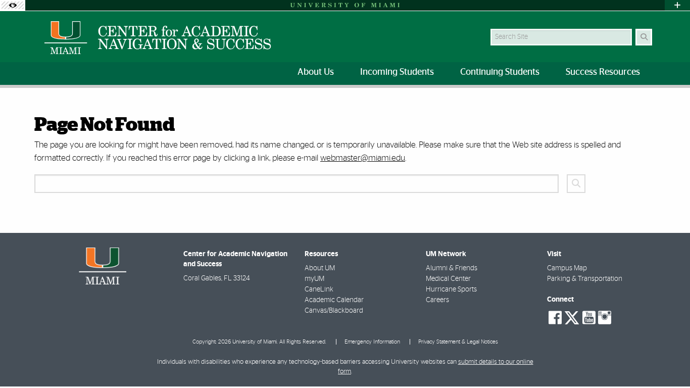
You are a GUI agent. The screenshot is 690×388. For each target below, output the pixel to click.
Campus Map (567, 268)
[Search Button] (643, 37)
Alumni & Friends (451, 268)
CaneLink (319, 289)
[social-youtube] (589, 318)
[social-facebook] (555, 318)
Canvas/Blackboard (334, 310)
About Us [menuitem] (316, 72)
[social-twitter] (572, 317)
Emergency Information (372, 342)
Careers (437, 300)
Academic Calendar (334, 300)
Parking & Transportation (584, 278)
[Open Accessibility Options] (12, 5)
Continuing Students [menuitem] (499, 72)
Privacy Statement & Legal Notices (458, 342)
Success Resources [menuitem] (603, 72)
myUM (314, 278)
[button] (668, 360)
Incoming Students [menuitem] (397, 72)
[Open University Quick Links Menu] (677, 5)
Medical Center (448, 278)
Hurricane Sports (451, 289)
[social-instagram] (604, 318)
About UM (320, 268)
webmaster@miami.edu (362, 158)
